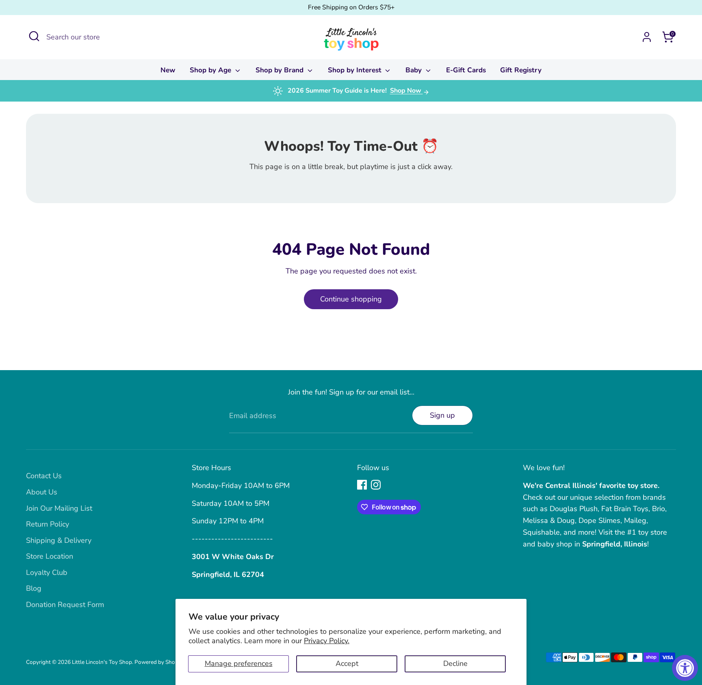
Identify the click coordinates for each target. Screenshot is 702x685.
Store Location (49, 556)
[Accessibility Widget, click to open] (685, 668)
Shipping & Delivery (58, 540)
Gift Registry (521, 70)
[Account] (647, 37)
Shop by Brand (281, 70)
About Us (41, 492)
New (168, 70)
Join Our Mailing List (59, 508)
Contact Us (44, 476)
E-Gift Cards (466, 70)
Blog (33, 588)
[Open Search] (34, 36)
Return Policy (47, 524)
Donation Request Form (65, 604)
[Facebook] (362, 485)
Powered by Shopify (159, 662)
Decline (455, 663)
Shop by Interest (356, 70)
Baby (414, 70)
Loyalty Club (46, 572)
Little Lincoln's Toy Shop (102, 662)
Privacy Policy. (326, 641)
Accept (347, 663)
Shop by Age (211, 70)
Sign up (442, 415)
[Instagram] (376, 485)
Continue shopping (351, 299)
